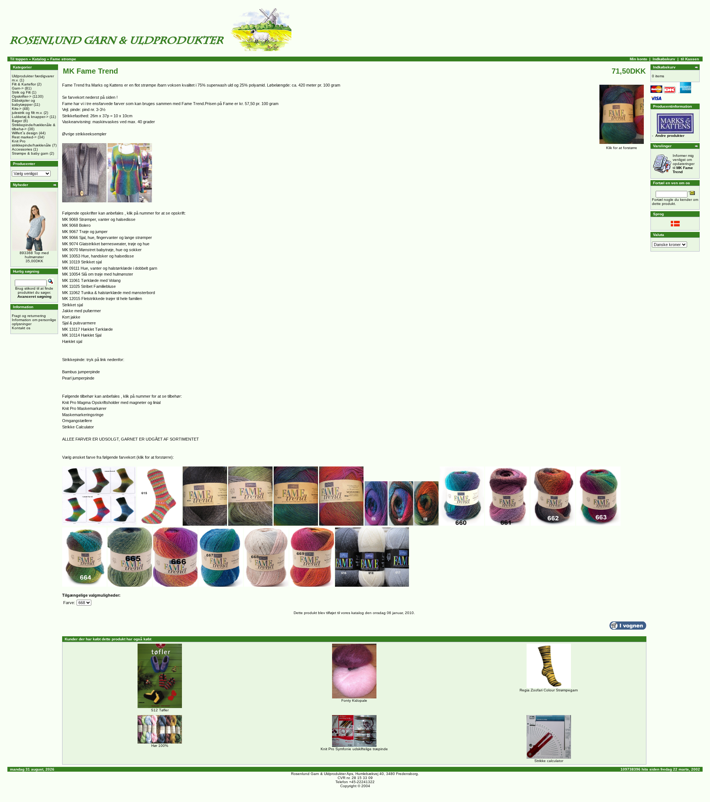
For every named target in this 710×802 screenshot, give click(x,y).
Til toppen (19, 59)
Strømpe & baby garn (30, 153)
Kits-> (16, 109)
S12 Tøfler (160, 710)
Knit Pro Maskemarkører (84, 408)
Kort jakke (71, 317)
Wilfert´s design (25, 133)
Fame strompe (63, 59)
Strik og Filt (21, 92)
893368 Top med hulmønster (34, 255)
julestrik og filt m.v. (27, 113)
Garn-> (18, 88)
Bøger (17, 121)
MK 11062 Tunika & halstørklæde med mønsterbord (108, 292)
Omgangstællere (77, 420)
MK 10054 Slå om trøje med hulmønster (97, 274)
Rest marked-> (24, 137)
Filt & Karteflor (24, 84)
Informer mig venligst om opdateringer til (683, 164)
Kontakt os (21, 328)
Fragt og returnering (29, 316)
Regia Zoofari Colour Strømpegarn (549, 690)
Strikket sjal (72, 305)
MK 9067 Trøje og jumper (85, 231)
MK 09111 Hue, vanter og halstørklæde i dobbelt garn (109, 268)
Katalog (39, 59)
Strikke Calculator (78, 427)
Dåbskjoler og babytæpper (23, 102)
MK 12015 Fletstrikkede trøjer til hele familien (102, 298)
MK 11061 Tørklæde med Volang (91, 280)
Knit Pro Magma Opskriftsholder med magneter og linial (111, 402)
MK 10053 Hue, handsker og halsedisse (98, 256)
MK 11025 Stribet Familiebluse (89, 286)
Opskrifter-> (21, 96)
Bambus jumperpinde (81, 372)
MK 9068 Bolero (76, 225)
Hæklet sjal (72, 341)
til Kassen (690, 59)
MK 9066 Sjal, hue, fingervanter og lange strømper (107, 237)
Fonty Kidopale (354, 700)
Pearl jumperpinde (78, 378)
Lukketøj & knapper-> (30, 117)
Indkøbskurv (664, 59)
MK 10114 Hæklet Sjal (81, 335)
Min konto (638, 59)
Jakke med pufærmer (81, 311)
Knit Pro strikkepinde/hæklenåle (31, 143)
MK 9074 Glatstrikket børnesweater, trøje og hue (105, 244)
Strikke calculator (548, 761)
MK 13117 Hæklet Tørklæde (87, 329)
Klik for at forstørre (621, 148)
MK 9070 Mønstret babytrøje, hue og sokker (102, 249)
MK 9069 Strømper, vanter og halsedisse (98, 219)
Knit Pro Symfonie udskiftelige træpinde (354, 749)
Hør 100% (159, 746)
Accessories (22, 149)
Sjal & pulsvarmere (79, 323)
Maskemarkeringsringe (83, 414)
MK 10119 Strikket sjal (82, 262)
